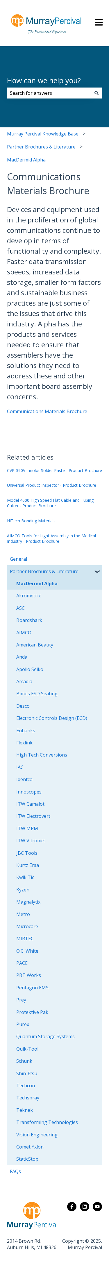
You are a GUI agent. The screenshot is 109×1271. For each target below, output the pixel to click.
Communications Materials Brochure (47, 411)
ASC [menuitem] (20, 608)
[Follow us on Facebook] (71, 1206)
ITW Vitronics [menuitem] (31, 840)
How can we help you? (44, 80)
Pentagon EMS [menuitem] (32, 987)
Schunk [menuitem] (24, 1061)
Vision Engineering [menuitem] (37, 1134)
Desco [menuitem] (23, 706)
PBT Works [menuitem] (28, 975)
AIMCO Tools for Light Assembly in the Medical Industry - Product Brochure (51, 538)
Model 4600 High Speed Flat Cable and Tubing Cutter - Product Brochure (50, 503)
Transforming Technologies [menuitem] (47, 1122)
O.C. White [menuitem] (27, 951)
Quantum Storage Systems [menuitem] (45, 1036)
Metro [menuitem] (23, 914)
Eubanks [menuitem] (25, 730)
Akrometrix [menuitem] (28, 595)
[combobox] (49, 93)
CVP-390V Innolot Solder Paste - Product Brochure (54, 470)
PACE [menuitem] (22, 963)
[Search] (96, 93)
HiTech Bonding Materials (31, 520)
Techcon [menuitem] (25, 1085)
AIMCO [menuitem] (23, 632)
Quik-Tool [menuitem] (27, 1049)
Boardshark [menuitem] (29, 620)
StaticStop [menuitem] (27, 1159)
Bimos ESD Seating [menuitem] (37, 693)
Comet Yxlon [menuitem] (30, 1147)
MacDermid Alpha (26, 160)
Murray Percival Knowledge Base (42, 134)
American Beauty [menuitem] (34, 645)
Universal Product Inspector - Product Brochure (51, 485)
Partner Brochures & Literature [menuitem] (44, 571)
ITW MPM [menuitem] (27, 828)
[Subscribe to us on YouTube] (97, 1206)
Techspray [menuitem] (27, 1098)
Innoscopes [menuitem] (29, 792)
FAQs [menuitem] (15, 1171)
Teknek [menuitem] (24, 1110)
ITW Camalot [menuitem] (30, 804)
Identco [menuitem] (24, 779)
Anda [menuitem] (21, 657)
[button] (97, 572)
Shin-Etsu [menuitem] (26, 1073)
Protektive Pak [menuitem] (32, 1012)
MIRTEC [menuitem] (25, 938)
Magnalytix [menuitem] (28, 902)
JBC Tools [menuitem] (26, 853)
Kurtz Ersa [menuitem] (27, 865)
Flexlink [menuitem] (24, 742)
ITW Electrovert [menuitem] (33, 816)
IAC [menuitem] (20, 767)
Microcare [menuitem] (27, 926)
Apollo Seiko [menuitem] (29, 669)
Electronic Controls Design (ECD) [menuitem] (51, 718)
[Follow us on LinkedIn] (84, 1206)
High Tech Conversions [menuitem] (41, 755)
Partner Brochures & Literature (41, 147)
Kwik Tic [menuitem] (25, 877)
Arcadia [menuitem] (24, 681)
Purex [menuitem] (22, 1024)
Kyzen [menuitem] (22, 890)
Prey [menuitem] (21, 1000)
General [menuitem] (18, 559)
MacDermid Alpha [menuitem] (37, 583)
